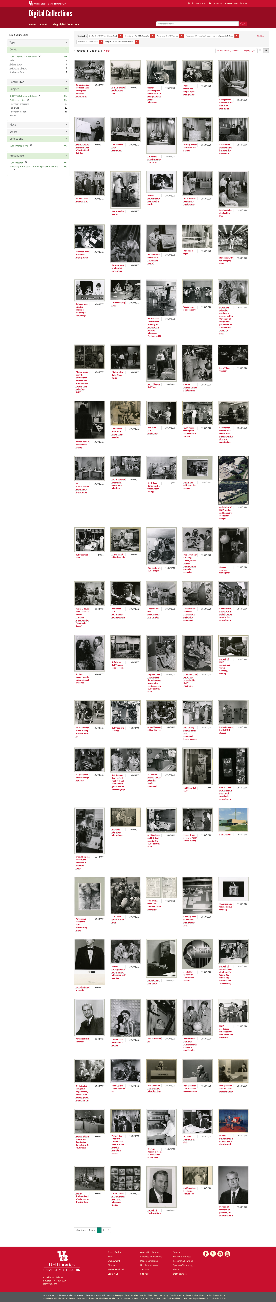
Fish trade (14, 107)
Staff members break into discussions (189, 1191)
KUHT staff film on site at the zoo (118, 90)
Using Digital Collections (65, 24)
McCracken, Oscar (18, 68)
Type (12, 42)
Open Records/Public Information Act (59, 1298)
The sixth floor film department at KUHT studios (153, 613)
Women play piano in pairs (189, 308)
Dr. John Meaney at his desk (189, 1139)
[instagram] (220, 1254)
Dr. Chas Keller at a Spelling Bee (225, 213)
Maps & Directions (149, 1261)
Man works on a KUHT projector (154, 569)
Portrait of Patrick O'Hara (154, 1212)
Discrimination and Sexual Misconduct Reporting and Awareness (182, 1298)
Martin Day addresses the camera (189, 485)
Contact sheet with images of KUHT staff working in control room (225, 793)
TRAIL (150, 1295)
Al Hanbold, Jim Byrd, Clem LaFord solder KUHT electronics (190, 680)
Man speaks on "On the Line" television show (154, 1088)
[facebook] (206, 1254)
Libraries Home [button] (197, 3)
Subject (14, 89)
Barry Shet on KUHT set (153, 386)
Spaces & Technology (183, 1265)
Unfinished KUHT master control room (117, 665)
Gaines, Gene (15, 64)
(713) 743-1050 (50, 1284)
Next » (107, 51)
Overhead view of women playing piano (82, 254)
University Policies (218, 1298)
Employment (114, 1261)
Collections (16, 139)
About (43, 24)
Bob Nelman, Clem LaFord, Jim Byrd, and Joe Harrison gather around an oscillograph (118, 782)
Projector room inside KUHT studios (226, 730)
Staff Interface (180, 1273)
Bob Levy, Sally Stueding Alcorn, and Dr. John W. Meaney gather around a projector (190, 563)
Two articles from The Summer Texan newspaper (154, 905)
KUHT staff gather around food (118, 919)
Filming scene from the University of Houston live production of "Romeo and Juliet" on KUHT (82, 382)
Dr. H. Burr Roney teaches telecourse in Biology (153, 487)
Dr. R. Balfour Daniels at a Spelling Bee (189, 201)
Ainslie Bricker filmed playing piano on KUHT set (82, 732)
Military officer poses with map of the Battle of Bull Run (82, 149)
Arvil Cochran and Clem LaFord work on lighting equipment (189, 614)
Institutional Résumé (85, 1298)
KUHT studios (225, 834)
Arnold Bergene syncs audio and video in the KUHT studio (83, 863)
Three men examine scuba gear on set (154, 159)
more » (12, 115)
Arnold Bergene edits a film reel (154, 729)
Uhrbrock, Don (16, 72)
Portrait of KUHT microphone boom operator (118, 613)
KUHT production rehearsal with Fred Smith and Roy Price (226, 1032)
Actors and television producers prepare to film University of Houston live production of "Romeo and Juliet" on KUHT (226, 320)
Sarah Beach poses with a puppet (117, 1042)
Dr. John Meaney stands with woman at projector (82, 678)
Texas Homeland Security (135, 1295)
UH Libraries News (149, 1265)
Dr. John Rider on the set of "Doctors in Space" (153, 259)
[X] (213, 1254)
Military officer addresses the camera (190, 147)
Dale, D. (13, 60)
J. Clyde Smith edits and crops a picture (82, 777)
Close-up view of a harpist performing (118, 268)
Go (244, 23)
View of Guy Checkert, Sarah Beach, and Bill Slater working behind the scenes (118, 1145)
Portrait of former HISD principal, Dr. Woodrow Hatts (226, 1211)
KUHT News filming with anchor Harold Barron (189, 432)
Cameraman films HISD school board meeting (117, 433)
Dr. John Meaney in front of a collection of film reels (154, 1153)
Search (176, 1252)
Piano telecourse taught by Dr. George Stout (189, 90)
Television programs (19, 104)
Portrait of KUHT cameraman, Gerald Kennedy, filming (224, 666)
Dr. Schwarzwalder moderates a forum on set (83, 488)
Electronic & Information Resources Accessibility (132, 1298)
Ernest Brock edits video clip (118, 556)
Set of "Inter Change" (224, 369)
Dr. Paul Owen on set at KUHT (82, 200)
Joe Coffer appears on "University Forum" (188, 976)
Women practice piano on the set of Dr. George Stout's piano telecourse (154, 95)
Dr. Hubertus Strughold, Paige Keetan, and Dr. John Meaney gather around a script (82, 1093)
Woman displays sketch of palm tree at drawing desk (226, 1140)
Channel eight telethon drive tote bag (225, 907)
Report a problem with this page (100, 1295)
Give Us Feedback (116, 1269)
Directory (112, 1265)
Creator (14, 50)
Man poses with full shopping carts (226, 260)
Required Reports (103, 1298)
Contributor (16, 82)
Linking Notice (205, 1295)
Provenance (16, 156)
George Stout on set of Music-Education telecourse (226, 104)
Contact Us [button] (217, 3)
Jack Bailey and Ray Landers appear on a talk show (118, 484)
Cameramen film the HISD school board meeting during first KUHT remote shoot (226, 435)
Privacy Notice (219, 1295)
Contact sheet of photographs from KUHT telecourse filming (118, 1199)
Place (12, 125)
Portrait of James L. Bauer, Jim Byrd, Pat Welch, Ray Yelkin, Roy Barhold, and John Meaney (226, 975)
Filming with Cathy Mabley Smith (117, 375)
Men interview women (118, 213)
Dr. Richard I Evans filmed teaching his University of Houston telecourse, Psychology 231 (154, 327)
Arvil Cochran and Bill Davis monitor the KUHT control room (153, 841)
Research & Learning (183, 1261)
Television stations (18, 111)
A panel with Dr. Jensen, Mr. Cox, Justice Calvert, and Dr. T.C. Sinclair (83, 1142)
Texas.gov (119, 1295)
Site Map (144, 1273)
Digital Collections (50, 13)
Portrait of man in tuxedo (82, 989)
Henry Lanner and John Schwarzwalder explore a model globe (190, 1044)
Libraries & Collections (151, 1256)
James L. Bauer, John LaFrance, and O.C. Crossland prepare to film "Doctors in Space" (82, 617)
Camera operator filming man (224, 570)
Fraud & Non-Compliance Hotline (184, 1295)
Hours (111, 1256)
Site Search (145, 1269)
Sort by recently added (227, 50)
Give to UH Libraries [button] (237, 3)
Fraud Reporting (161, 1295)
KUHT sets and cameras (118, 729)
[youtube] (227, 1254)
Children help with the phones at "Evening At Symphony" (82, 310)
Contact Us (113, 1273)
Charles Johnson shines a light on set (190, 387)
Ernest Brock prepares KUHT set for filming (190, 838)
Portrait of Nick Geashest (82, 1040)
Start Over (260, 36)
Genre (13, 132)
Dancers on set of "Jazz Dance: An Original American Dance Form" (82, 91)
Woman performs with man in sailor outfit (153, 200)
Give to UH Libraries (149, 1252)
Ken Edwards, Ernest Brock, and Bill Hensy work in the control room (225, 614)
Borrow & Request (182, 1256)
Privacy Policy (114, 1252)
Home (32, 24)
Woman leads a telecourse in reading (82, 444)
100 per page (248, 50)
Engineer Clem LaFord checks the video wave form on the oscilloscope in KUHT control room (154, 683)
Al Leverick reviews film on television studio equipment (154, 780)
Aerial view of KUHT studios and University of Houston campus (225, 513)
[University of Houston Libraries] (61, 1261)
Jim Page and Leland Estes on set (118, 1088)
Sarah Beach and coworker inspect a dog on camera (225, 149)
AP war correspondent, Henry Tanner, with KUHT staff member (118, 972)
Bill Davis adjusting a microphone (117, 832)
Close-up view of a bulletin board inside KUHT (189, 921)
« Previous (81, 1230)
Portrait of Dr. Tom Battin (153, 982)
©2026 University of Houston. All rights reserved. (64, 1295)
